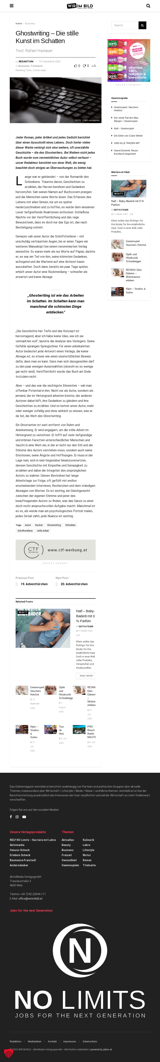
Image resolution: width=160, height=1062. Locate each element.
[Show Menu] (11, 6)
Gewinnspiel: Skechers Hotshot (37, 691)
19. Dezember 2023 (49, 61)
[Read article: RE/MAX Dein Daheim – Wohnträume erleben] (79, 690)
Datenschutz (90, 1041)
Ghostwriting (54, 525)
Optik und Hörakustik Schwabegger (133, 258)
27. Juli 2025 (89, 714)
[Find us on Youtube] (24, 817)
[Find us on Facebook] (11, 817)
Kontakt (52, 1041)
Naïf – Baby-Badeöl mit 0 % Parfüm (85, 616)
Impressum (69, 1041)
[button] (8, 1053)
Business (30, 23)
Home (19, 23)
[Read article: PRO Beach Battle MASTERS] (79, 729)
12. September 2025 (35, 703)
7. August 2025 (62, 707)
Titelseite (36, 65)
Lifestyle (88, 850)
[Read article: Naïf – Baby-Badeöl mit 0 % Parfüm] (43, 628)
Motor (87, 855)
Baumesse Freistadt (23, 860)
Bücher (39, 525)
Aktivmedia (17, 845)
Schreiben (70, 525)
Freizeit (67, 855)
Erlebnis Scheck (20, 855)
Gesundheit (69, 860)
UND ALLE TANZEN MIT (127, 143)
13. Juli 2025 (32, 746)
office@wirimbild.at (31, 898)
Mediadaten (34, 1041)
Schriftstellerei (25, 530)
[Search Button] (148, 6)
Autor (28, 525)
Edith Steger (86, 626)
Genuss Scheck (20, 850)
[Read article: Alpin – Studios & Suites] (22, 729)
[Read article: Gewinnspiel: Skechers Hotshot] (22, 690)
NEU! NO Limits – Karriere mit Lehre (33, 839)
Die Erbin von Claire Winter (128, 135)
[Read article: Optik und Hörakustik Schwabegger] (50, 690)
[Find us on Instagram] (17, 817)
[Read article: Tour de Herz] (50, 729)
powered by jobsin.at (101, 1049)
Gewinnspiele (70, 865)
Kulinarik (88, 839)
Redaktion (26, 61)
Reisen (87, 860)
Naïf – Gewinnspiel (124, 128)
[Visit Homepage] (80, 6)
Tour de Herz (61, 730)
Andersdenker (19, 865)
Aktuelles (68, 839)
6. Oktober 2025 (85, 631)
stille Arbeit (43, 530)
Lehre (86, 845)
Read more (88, 675)
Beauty (23, 612)
